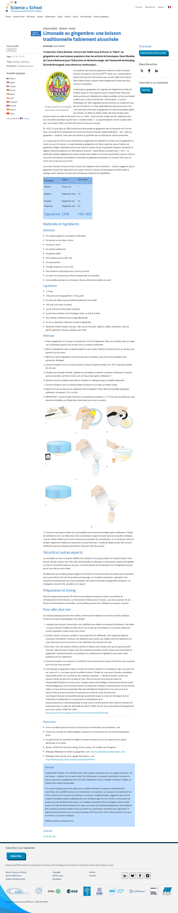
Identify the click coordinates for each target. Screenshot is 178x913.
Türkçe (11, 113)
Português (13, 102)
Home (8, 16)
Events (68, 16)
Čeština (12, 78)
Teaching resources (24, 65)
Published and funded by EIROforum (20, 901)
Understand (50, 16)
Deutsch (12, 90)
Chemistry (25, 61)
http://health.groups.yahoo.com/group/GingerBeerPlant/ (70, 759)
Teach (59, 16)
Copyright (56, 872)
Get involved (85, 16)
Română (12, 105)
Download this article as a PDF (153, 52)
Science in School (50, 28)
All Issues (31, 16)
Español (12, 109)
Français (12, 86)
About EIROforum (14, 875)
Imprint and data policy (16, 878)
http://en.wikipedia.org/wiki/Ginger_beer (107, 751)
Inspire (40, 16)
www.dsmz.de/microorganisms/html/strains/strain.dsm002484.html (76, 712)
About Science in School (16, 872)
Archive (92, 872)
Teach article (36, 33)
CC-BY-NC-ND (49, 836)
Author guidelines (101, 16)
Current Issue (19, 16)
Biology (16, 61)
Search (161, 7)
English (12, 82)
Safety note (57, 875)
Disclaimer (56, 878)
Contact (139, 7)
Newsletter (150, 7)
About (75, 16)
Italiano (12, 94)
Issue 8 (72, 28)
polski (11, 98)
